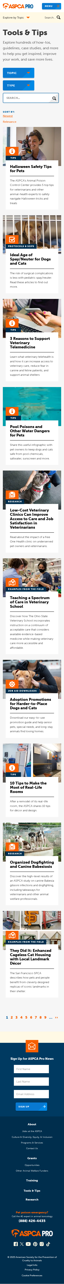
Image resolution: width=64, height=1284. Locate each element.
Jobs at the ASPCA (32, 1131)
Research (32, 1199)
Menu (49, 6)
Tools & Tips (32, 1190)
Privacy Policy (32, 1269)
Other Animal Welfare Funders (32, 1170)
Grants (32, 1158)
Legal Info (32, 1265)
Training (32, 1180)
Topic (12, 73)
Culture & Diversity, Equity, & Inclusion (32, 1137)
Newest (8, 116)
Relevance (9, 121)
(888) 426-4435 (32, 1221)
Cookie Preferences (32, 1275)
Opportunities (32, 1165)
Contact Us (32, 1148)
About (32, 1124)
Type (11, 85)
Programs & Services (32, 1142)
